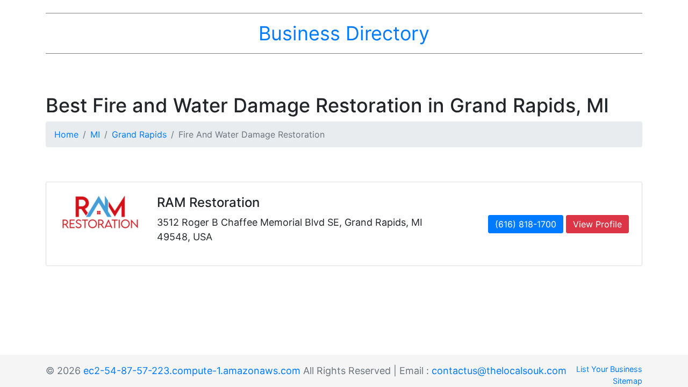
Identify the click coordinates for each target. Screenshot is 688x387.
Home (66, 134)
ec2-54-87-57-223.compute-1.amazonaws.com (191, 370)
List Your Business (609, 369)
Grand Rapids (139, 134)
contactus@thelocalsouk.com (499, 370)
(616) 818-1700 (525, 224)
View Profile (597, 224)
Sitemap (627, 380)
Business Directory (344, 33)
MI (95, 134)
